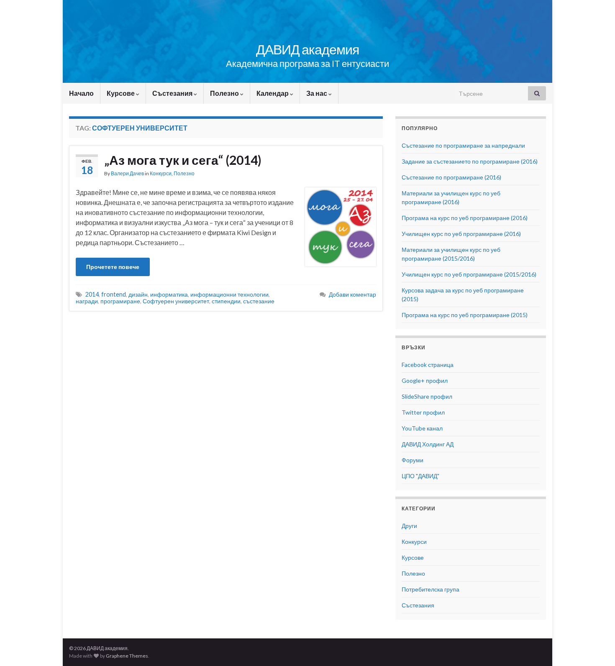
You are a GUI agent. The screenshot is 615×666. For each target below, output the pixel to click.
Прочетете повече (112, 266)
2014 (92, 294)
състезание (258, 301)
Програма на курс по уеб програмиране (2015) (465, 314)
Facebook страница (428, 364)
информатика (169, 294)
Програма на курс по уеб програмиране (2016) (465, 217)
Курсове (121, 93)
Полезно (225, 93)
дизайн (138, 294)
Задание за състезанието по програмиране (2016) (470, 161)
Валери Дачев (127, 173)
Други (409, 525)
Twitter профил (423, 412)
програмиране (120, 301)
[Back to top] (596, 647)
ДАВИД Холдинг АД (428, 444)
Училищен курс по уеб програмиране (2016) (461, 233)
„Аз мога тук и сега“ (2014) (182, 159)
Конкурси (161, 173)
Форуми (412, 460)
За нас (317, 93)
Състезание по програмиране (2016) (451, 177)
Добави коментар (352, 294)
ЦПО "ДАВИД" (420, 475)
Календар (273, 93)
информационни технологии (229, 294)
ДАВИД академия (307, 49)
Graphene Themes (127, 656)
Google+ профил (425, 380)
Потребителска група (430, 589)
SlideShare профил (427, 396)
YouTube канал (422, 428)
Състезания (173, 93)
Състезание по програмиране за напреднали (463, 145)
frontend (113, 294)
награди (87, 301)
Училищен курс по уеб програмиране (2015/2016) (469, 274)
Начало (81, 93)
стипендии (226, 301)
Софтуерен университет (176, 301)
